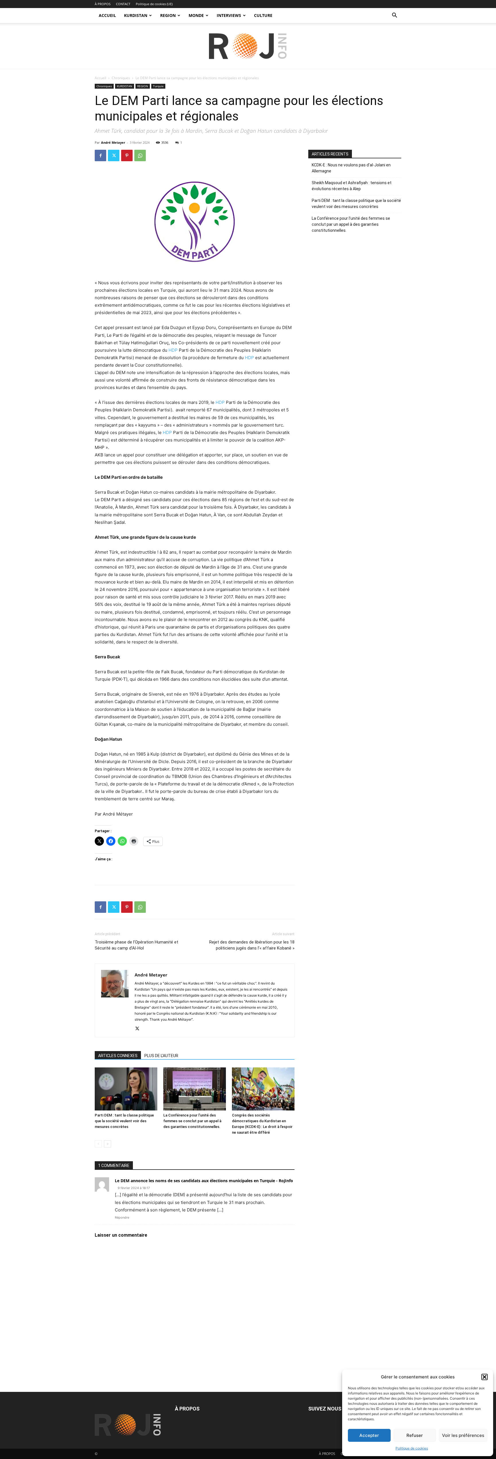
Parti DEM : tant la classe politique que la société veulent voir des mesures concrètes (124, 1121)
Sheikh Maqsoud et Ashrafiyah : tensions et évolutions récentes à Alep (352, 185)
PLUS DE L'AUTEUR (161, 1055)
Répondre (122, 1217)
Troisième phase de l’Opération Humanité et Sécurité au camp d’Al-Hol (136, 945)
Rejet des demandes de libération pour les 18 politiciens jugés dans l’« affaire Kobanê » (251, 945)
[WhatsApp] (140, 155)
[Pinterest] (127, 155)
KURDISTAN (135, 15)
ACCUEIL (107, 15)
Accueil (100, 77)
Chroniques (121, 77)
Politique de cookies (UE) (154, 4)
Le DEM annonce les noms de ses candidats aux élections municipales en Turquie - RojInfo (204, 1180)
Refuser (414, 1435)
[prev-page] (98, 1143)
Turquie (158, 86)
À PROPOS (103, 4)
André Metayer (113, 142)
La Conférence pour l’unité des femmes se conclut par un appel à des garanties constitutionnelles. (192, 1121)
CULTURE (263, 15)
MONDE (196, 15)
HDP (173, 350)
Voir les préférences (463, 1435)
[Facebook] (100, 155)
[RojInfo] (248, 46)
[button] (484, 1377)
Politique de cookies (412, 1448)
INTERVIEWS (229, 15)
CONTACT (123, 4)
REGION (168, 15)
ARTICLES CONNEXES (117, 1055)
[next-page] (107, 1143)
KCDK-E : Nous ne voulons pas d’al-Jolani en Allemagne (351, 168)
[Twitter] (113, 155)
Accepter (369, 1435)
